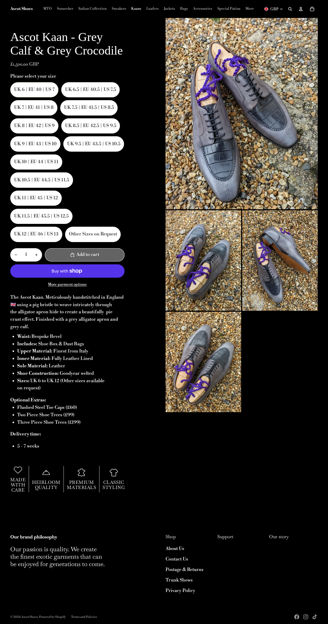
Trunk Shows (179, 580)
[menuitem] (250, 9)
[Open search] (290, 9)
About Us (175, 549)
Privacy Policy (180, 591)
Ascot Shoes (29, 617)
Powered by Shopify (52, 617)
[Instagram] (306, 617)
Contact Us (177, 559)
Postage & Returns (184, 570)
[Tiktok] (315, 617)
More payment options (67, 284)
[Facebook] (297, 617)
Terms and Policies (84, 617)
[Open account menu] (300, 9)
